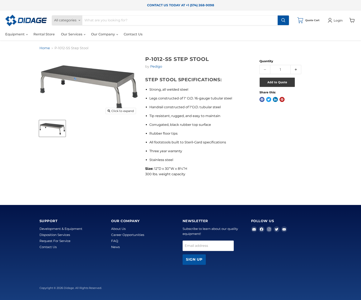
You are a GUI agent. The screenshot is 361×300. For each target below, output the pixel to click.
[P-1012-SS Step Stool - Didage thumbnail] (52, 128)
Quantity (266, 61)
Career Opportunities (127, 235)
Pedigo (156, 66)
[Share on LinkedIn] (275, 99)
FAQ (114, 241)
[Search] (283, 20)
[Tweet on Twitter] (268, 99)
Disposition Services (54, 235)
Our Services (72, 34)
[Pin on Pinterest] (282, 99)
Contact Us (133, 34)
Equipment (15, 34)
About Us (118, 229)
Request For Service (54, 241)
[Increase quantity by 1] (296, 69)
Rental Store (44, 34)
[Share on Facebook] (261, 99)
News (115, 247)
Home (44, 48)
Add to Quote (277, 82)
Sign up (194, 259)
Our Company (103, 34)
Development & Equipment (60, 229)
